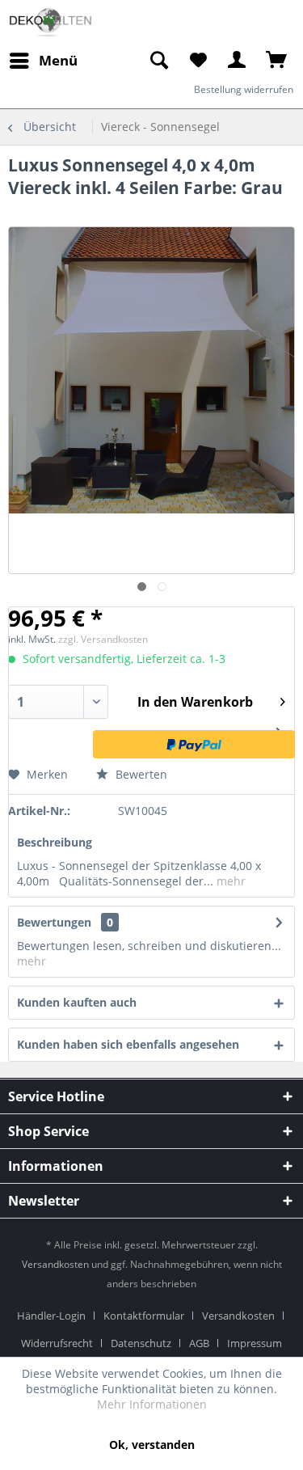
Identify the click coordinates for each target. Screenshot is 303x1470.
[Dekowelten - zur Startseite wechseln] (50, 22)
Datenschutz (141, 1343)
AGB (199, 1343)
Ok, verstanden (152, 1444)
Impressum (254, 1343)
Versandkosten (55, 1264)
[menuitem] (158, 60)
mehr (229, 881)
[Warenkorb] (277, 60)
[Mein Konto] (237, 60)
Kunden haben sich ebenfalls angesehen (128, 1044)
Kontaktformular (143, 1315)
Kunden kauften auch (77, 1002)
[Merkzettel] (198, 60)
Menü (58, 60)
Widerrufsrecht (57, 1343)
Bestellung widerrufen (243, 89)
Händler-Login (51, 1315)
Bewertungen (54, 922)
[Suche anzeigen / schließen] (158, 60)
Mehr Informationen (152, 1404)
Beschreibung (54, 842)
